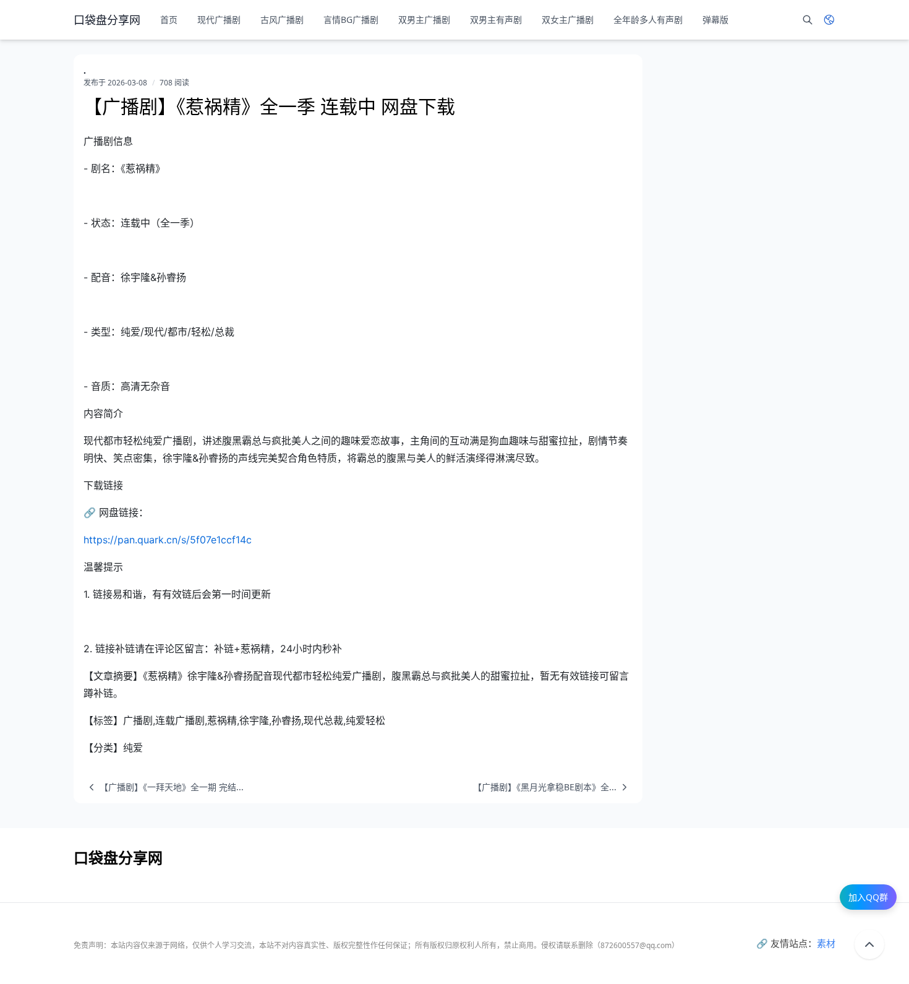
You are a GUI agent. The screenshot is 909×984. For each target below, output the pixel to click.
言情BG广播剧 (350, 19)
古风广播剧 (282, 19)
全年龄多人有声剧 (648, 19)
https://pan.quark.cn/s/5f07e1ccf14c (167, 539)
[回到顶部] (869, 944)
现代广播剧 (219, 19)
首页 (168, 19)
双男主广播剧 (424, 19)
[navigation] (163, 787)
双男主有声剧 (496, 19)
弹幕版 (715, 19)
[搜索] (807, 19)
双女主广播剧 (568, 19)
